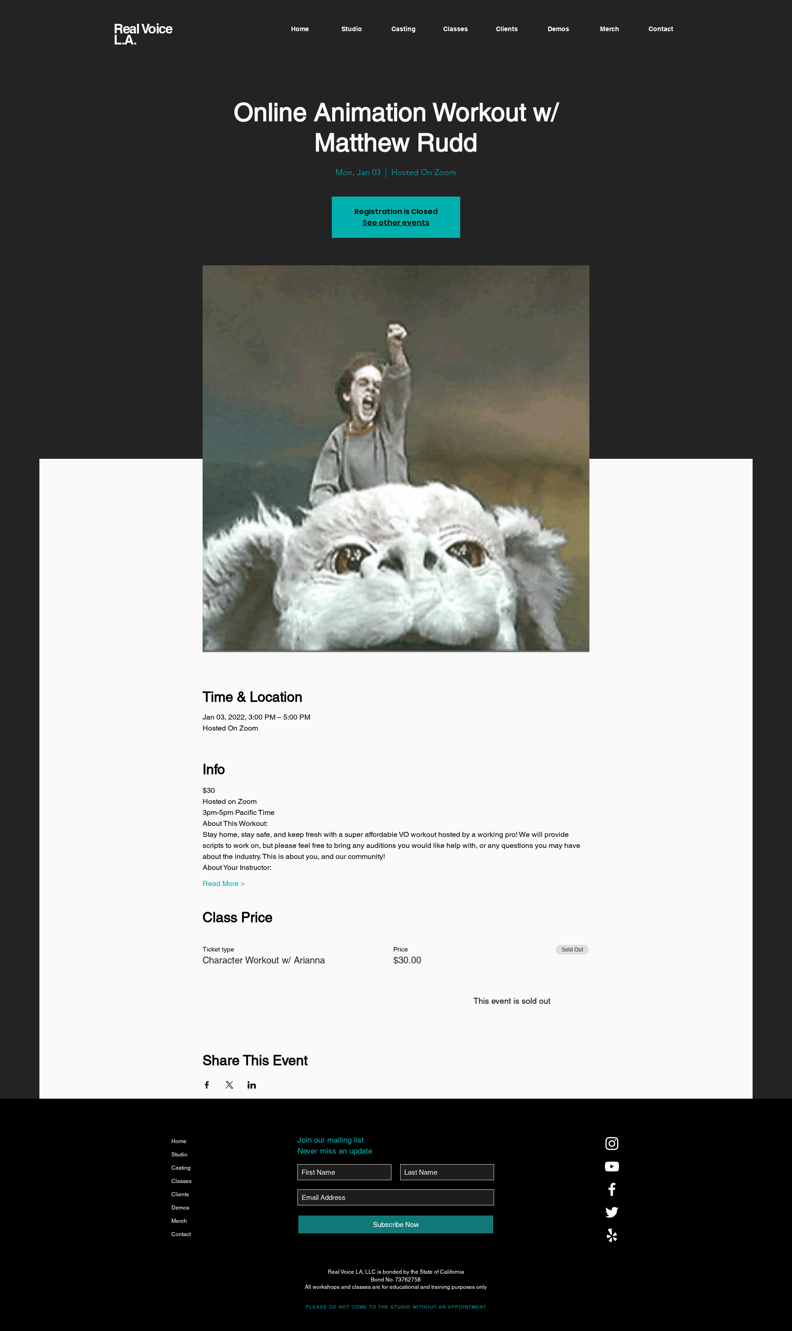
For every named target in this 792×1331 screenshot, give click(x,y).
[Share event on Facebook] (207, 1085)
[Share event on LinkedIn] (252, 1085)
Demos (180, 1207)
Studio (179, 1154)
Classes (181, 1181)
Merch (179, 1221)
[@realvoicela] (612, 1143)
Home (179, 1141)
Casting (181, 1168)
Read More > (224, 883)
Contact (181, 1234)
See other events (396, 222)
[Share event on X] (229, 1085)
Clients (180, 1194)
